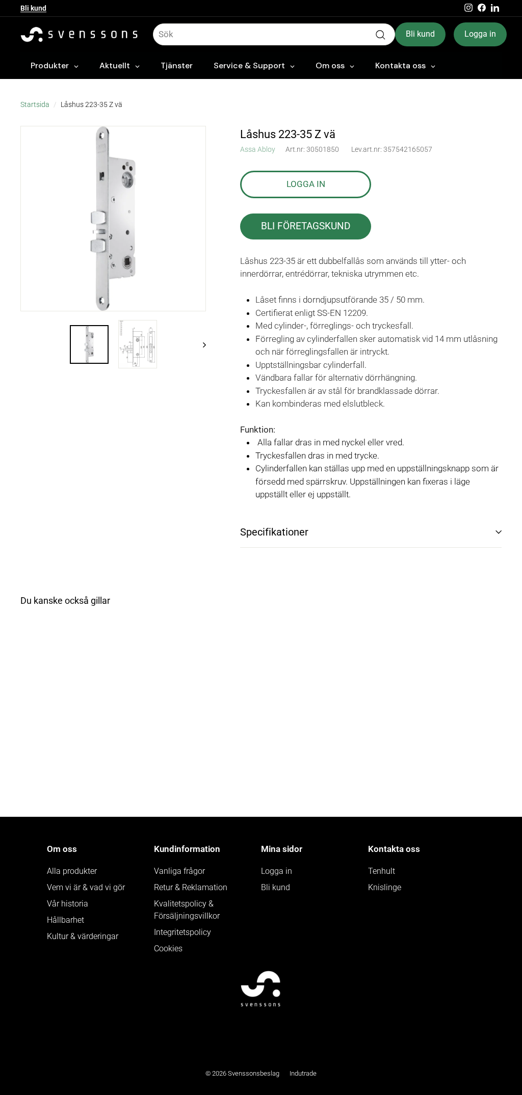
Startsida (34, 104)
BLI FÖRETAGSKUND (305, 226)
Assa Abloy (257, 149)
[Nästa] (199, 344)
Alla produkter (72, 871)
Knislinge (384, 887)
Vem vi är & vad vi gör (86, 887)
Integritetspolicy (182, 932)
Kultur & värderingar (82, 936)
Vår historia (67, 904)
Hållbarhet (65, 920)
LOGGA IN (305, 184)
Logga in (480, 34)
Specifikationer (274, 532)
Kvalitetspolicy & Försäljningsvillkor (187, 910)
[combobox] (274, 34)
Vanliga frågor (179, 871)
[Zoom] (113, 218)
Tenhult (381, 871)
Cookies (168, 948)
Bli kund (33, 8)
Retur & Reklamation (190, 887)
